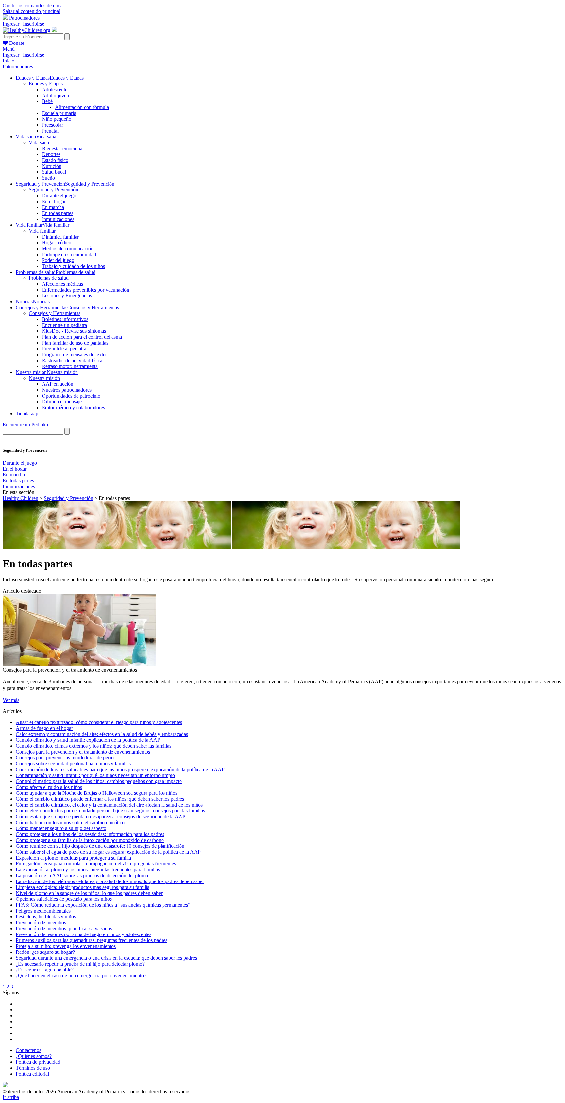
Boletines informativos (65, 319)
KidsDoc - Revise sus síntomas (74, 331)
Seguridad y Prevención (53, 189)
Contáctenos (28, 1050)
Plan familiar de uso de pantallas (75, 343)
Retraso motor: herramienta (70, 366)
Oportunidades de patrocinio (71, 396)
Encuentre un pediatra (64, 325)
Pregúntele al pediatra (64, 348)
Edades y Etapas (46, 83)
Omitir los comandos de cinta (33, 5)
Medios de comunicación (68, 248)
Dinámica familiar (60, 237)
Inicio (8, 60)
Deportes (51, 154)
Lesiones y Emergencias (67, 295)
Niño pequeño (56, 119)
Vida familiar (42, 231)
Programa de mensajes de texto (74, 354)
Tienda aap (27, 413)
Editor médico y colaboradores (73, 407)
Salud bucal (54, 172)
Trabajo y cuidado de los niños (73, 266)
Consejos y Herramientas (54, 313)
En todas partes (57, 213)
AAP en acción (57, 384)
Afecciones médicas (62, 284)
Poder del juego (58, 260)
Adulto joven (55, 95)
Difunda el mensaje (62, 401)
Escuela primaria (59, 113)
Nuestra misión (44, 378)
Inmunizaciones (58, 219)
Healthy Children (20, 498)
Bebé (47, 101)
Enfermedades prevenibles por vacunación (85, 290)
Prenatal (50, 130)
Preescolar (52, 125)
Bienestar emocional (63, 148)
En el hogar (54, 201)
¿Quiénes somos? (34, 1056)
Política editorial (32, 1073)
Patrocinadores (24, 18)
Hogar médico (56, 242)
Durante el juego (59, 195)
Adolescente (54, 89)
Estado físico (55, 160)
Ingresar (11, 24)
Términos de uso (33, 1068)
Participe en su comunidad (69, 254)
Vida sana (39, 142)
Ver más (11, 700)
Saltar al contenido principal (31, 11)
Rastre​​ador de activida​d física (72, 360)
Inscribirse (33, 24)
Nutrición (51, 166)
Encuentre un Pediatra (25, 424)
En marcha (53, 207)
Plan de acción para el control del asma (82, 337)
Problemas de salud (49, 278)
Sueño (48, 178)
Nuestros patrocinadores (67, 390)
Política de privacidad (38, 1062)
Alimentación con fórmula (82, 107)
